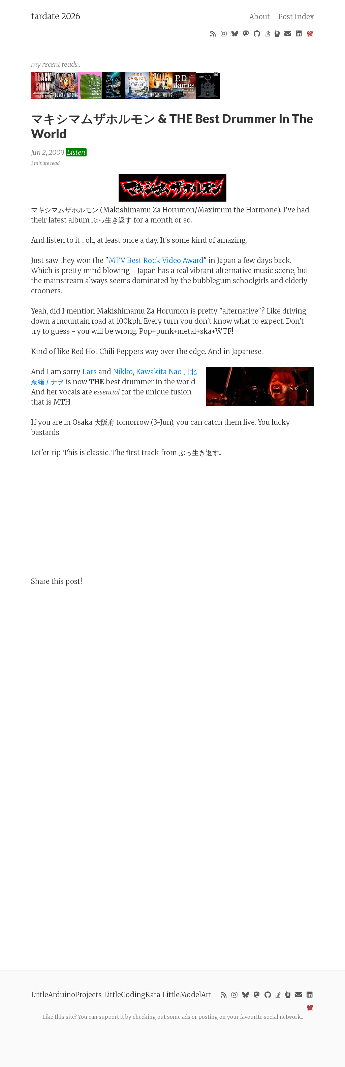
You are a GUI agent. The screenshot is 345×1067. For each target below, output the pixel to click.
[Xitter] (309, 33)
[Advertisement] (172, 1036)
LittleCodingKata (132, 994)
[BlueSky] (235, 33)
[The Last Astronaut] (113, 96)
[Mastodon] (246, 33)
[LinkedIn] (298, 33)
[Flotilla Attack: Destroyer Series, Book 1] (160, 96)
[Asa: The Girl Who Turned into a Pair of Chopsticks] (90, 96)
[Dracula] (208, 96)
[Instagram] (223, 33)
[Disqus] (172, 681)
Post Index (296, 16)
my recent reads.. (55, 64)
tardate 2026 (55, 16)
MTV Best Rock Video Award (155, 260)
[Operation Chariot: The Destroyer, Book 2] (66, 96)
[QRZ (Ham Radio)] (277, 33)
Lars (89, 371)
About (259, 16)
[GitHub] (256, 33)
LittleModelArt (187, 994)
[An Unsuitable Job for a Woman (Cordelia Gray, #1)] (184, 96)
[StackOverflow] (267, 33)
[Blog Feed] (213, 33)
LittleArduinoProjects (66, 994)
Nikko (123, 371)
